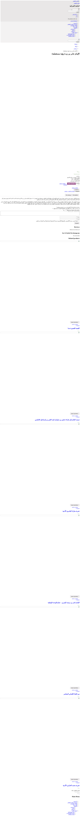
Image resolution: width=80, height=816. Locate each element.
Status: (75, 174)
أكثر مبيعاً (75, 26)
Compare (65, 184)
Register (75, 21)
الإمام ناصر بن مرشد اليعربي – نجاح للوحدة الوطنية (64, 602)
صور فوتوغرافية (71, 33)
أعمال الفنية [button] (74, 32)
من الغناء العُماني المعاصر (72, 694)
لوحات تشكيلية (71, 36)
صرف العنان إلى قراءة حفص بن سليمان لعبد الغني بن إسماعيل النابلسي (57, 420)
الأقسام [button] (75, 27)
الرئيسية (75, 23)
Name (78, 217)
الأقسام (75, 806)
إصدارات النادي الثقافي (72, 24)
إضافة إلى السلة (71, 183)
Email (78, 219)
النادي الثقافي (77, 3)
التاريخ (73, 30)
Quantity (78, 183)
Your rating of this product (74, 210)
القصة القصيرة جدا (74, 328)
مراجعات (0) (68, 195)
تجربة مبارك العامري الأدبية (71, 511)
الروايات (72, 31)
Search (77, 12)
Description (75, 195)
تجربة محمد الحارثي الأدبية (71, 785)
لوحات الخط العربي (70, 35)
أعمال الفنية (74, 810)
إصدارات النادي (71, 191)
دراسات (66, 191)
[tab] (75, 195)
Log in (72, 21)
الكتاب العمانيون (73, 25)
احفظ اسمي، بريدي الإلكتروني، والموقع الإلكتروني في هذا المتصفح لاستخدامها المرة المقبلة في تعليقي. (57, 220)
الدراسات (72, 29)
